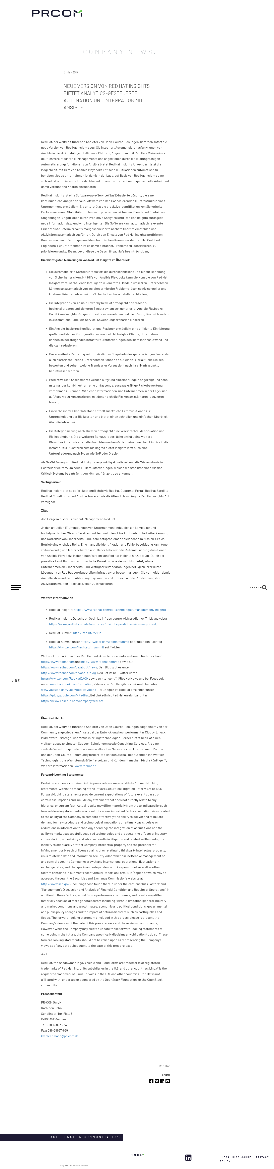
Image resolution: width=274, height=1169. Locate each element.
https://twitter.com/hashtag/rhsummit (76, 647)
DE (17, 680)
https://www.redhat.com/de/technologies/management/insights (120, 609)
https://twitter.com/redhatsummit (105, 641)
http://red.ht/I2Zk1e (87, 633)
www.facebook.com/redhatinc (71, 684)
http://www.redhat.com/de (100, 661)
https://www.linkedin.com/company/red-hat (72, 701)
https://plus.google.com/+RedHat (65, 695)
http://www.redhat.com (58, 661)
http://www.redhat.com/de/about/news (69, 667)
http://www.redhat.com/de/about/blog (68, 673)
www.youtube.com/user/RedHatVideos (68, 689)
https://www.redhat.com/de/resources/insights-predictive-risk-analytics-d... (103, 624)
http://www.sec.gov (55, 884)
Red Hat (164, 1066)
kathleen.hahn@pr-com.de (60, 1036)
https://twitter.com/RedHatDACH (64, 678)
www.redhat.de (85, 766)
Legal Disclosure (237, 1157)
